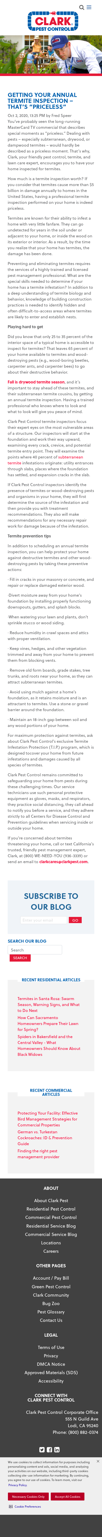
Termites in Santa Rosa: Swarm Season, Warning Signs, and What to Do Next (49, 1004)
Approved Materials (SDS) (51, 1372)
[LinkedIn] (57, 1449)
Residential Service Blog (51, 1225)
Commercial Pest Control (51, 1217)
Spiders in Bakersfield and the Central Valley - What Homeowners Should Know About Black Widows (49, 1045)
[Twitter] (42, 1449)
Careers (51, 1251)
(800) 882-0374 (83, 1432)
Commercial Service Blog (51, 1234)
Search (20, 957)
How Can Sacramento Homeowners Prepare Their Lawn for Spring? (48, 1023)
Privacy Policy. (17, 1485)
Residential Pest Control (51, 1208)
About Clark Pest (51, 1200)
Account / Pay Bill (51, 1277)
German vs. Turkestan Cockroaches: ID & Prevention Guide (45, 1137)
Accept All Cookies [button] (67, 1496)
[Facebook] (50, 1449)
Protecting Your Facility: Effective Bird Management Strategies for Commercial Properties (48, 1119)
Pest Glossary (51, 1311)
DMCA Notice (51, 1364)
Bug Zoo (51, 1303)
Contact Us (51, 1320)
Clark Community (51, 1294)
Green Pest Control (51, 1286)
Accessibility (51, 1380)
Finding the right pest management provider (38, 1153)
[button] (25, 1506)
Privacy (51, 1355)
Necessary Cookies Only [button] (28, 1496)
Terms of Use (51, 1347)
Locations (51, 1242)
